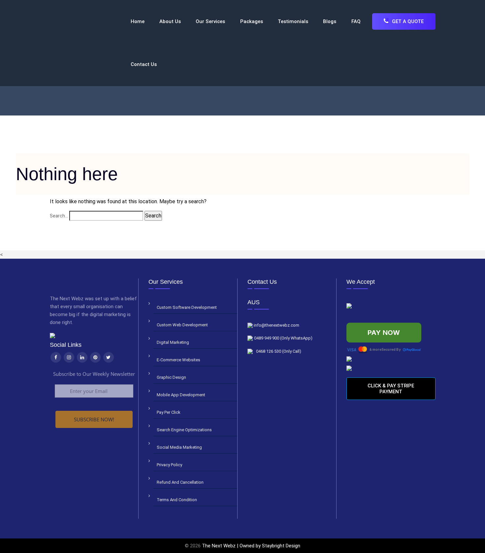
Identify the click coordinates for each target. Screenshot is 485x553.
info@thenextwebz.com (276, 325)
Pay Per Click (168, 412)
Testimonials (293, 21)
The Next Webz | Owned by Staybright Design (251, 546)
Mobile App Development (181, 394)
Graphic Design (171, 377)
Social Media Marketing (179, 447)
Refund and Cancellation (180, 482)
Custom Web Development (182, 324)
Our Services (210, 21)
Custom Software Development (187, 307)
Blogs (329, 21)
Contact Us (144, 64)
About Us (170, 21)
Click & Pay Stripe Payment (391, 389)
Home (138, 21)
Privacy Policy (169, 464)
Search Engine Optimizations (184, 429)
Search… (59, 215)
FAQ (356, 21)
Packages (251, 21)
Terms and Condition (177, 499)
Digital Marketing (173, 342)
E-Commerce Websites (178, 359)
